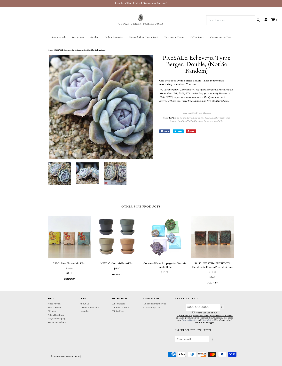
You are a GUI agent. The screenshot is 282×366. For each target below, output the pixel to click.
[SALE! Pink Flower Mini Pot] (69, 237)
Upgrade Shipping (56, 319)
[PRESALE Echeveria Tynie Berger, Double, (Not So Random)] (59, 173)
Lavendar (84, 311)
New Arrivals (58, 37)
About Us (84, 304)
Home (50, 50)
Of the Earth (197, 37)
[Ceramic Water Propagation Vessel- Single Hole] (164, 237)
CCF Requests (118, 304)
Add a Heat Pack (56, 315)
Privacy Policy (208, 320)
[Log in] (264, 20)
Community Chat (220, 37)
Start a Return (55, 307)
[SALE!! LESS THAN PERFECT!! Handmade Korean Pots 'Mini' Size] (212, 237)
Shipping (52, 311)
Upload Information (89, 307)
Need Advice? (54, 304)
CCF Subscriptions (120, 307)
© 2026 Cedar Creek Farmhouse (64, 356)
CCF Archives (118, 311)
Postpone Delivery (57, 322)
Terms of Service (189, 320)
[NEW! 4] (117, 237)
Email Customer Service (154, 304)
